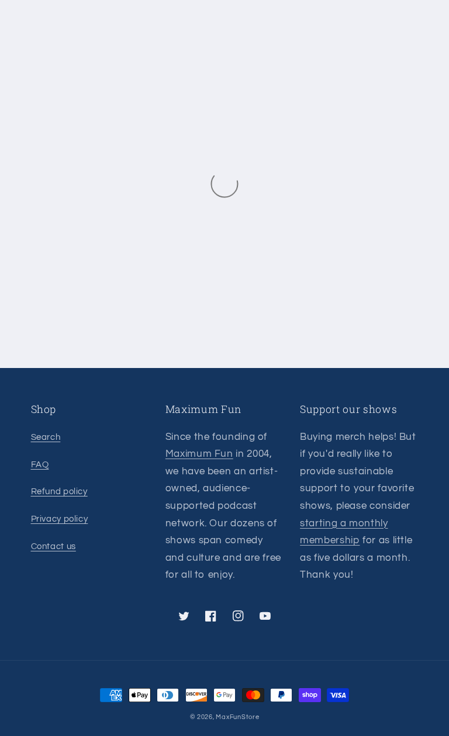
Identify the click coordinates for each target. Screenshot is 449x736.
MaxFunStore (237, 717)
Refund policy (59, 491)
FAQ (40, 464)
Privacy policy (59, 519)
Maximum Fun (199, 454)
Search (46, 437)
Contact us (53, 546)
